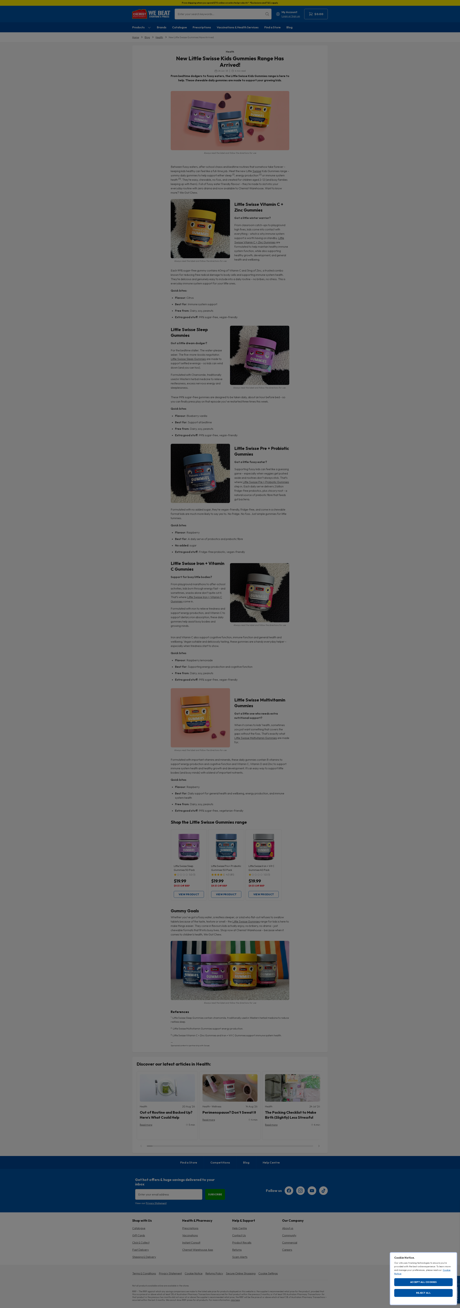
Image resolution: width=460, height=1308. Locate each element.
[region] (423, 1278)
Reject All (423, 1292)
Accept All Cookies (423, 1282)
